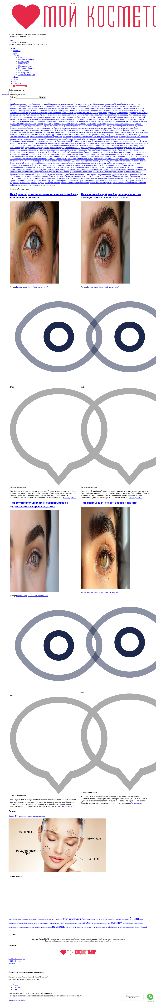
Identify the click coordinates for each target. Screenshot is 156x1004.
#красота (123, 126)
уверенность (101, 927)
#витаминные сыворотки (121, 106)
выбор (141, 919)
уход (111, 926)
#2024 (12, 104)
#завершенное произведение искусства (49, 117)
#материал (32, 139)
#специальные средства (92, 165)
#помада (91, 150)
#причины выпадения (93, 152)
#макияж (31, 132)
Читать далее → (69, 498)
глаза (11, 923)
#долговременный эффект (50, 115)
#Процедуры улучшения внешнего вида (113, 156)
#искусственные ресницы (26, 121)
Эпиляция (117, 919)
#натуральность (63, 141)
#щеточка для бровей (19, 183)
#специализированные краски (57, 165)
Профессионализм (43, 919)
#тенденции (44, 170)
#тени (51, 170)
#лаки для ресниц (80, 130)
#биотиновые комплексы (103, 104)
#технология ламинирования (22, 174)
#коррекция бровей (62, 124)
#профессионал (16, 154)
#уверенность (31, 176)
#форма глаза (73, 180)
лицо (109, 923)
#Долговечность (32, 115)
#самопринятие (51, 161)
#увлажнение (42, 176)
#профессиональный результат (29, 156)
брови (134, 918)
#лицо (24, 132)
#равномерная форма (63, 159)
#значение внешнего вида (25, 119)
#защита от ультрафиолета (104, 117)
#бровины (14, 106)
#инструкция (99, 119)
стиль (73, 926)
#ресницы (123, 159)
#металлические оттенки (55, 139)
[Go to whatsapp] (150, 997)
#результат (98, 159)
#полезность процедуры (77, 150)
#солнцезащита (38, 165)
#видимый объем (87, 106)
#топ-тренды (50, 174)
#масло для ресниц (64, 137)
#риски (13, 161)
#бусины (48, 106)
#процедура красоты (88, 156)
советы (68, 927)
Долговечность (25, 919)
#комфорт (19, 124)
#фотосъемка (84, 180)
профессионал (47, 927)
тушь (93, 927)
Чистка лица (23, 62)
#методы (69, 139)
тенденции (80, 927)
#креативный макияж (54, 130)
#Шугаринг (129, 180)
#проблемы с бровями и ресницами (117, 152)
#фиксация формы (17, 180)
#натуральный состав (138, 141)
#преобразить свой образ (58, 152)
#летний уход (15, 132)
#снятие (120, 161)
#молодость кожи (133, 139)
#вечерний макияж (60, 106)
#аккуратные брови (23, 104)
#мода (122, 139)
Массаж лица (23, 70)
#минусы (92, 139)
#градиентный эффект (35, 113)
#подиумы (124, 148)
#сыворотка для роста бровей (112, 167)
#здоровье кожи (130, 117)
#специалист (76, 165)
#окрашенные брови (66, 143)
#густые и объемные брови (85, 113)
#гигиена (106, 110)
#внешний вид (25, 108)
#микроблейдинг (81, 139)
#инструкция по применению (118, 119)
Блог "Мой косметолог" (38, 287)
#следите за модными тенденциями (102, 161)
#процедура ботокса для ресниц (66, 156)
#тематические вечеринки (27, 170)
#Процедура (47, 156)
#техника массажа (110, 170)
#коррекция (48, 124)
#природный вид (76, 152)
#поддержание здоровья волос (88, 148)
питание (40, 927)
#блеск (117, 104)
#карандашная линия (65, 121)
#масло (39, 137)
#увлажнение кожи (57, 176)
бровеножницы (124, 919)
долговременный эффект (20, 923)
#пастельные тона (40, 145)
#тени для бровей (61, 170)
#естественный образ (137, 115)
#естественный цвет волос (21, 117)
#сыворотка (94, 167)
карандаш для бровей (57, 923)
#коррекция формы (78, 124)
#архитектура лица (40, 104)
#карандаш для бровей (46, 121)
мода (135, 923)
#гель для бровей (61, 110)
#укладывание (106, 176)
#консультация (30, 124)
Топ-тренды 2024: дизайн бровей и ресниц (109, 502)
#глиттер (140, 110)
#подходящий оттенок (24, 150)
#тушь (66, 174)
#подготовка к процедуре (35, 148)
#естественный (105, 115)
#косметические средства (60, 126)
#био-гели (78, 104)
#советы (127, 161)
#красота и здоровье (18, 128)
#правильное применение (128, 150)
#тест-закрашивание (93, 170)
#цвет (97, 180)
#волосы (55, 108)
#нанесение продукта (47, 141)
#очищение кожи (25, 145)
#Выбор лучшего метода (81, 108)
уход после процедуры (122, 927)
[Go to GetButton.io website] (150, 1001)
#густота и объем (66, 113)
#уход (21, 178)
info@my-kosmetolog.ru (17, 959)
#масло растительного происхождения (102, 137)
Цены (15, 77)
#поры (98, 150)
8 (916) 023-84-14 (15, 40)
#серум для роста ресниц (76, 161)
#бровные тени (37, 106)
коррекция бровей (76, 923)
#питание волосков (117, 145)
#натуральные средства (119, 141)
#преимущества (41, 152)
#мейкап (41, 139)
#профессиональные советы (90, 154)
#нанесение (33, 141)
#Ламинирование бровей (113, 130)
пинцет (34, 927)
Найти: (13, 97)
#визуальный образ (103, 106)
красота (87, 922)
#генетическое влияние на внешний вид (85, 110)
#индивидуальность (60, 119)
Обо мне (16, 51)
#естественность (92, 115)
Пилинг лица (23, 64)
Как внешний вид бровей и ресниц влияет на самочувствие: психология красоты (111, 196)
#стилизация (46, 167)
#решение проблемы (136, 159)
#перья (90, 145)
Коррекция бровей (26, 68)
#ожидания (52, 143)
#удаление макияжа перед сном (78, 176)
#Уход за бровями (31, 178)
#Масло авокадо (49, 137)
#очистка (14, 145)
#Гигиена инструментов (121, 110)
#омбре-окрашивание (116, 143)
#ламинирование (95, 130)
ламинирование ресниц (100, 923)
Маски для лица (25, 66)
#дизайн (111, 113)
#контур (40, 124)
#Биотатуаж (87, 104)
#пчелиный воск (40, 159)
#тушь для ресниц (76, 174)
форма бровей (141, 927)
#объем (44, 143)
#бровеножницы (127, 104)
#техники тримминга (132, 172)
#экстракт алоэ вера (82, 183)
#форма (51, 180)
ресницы (58, 926)
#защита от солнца (85, 117)
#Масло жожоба (79, 137)
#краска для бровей (94, 126)
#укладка (95, 176)
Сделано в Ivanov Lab (17, 1000)
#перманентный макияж (76, 145)
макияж (116, 922)
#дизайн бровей (121, 113)
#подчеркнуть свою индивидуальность (50, 150)
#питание (104, 145)
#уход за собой (121, 178)
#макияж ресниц (53, 132)
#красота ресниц (46, 128)
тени (84, 927)
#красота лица (33, 128)
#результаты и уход (111, 159)
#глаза (133, 110)
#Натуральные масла (100, 141)
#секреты (62, 161)
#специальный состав (111, 165)
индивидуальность (41, 923)
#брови (138, 104)
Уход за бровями (72, 918)
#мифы (99, 139)
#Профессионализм (31, 154)
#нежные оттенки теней (31, 143)
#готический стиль (18, 113)
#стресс (61, 167)
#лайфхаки (68, 130)
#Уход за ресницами (106, 178)
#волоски (47, 108)
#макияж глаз (40, 132)
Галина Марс (21, 287)
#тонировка (39, 174)
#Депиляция (102, 113)
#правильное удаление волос (22, 152)
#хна (92, 180)
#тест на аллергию (77, 170)
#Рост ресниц (38, 161)
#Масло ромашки (126, 137)
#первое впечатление (57, 145)
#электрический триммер (101, 183)
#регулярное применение (82, 159)
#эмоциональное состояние (124, 183)
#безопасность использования (60, 104)
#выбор (68, 108)
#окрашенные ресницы (84, 143)
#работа (51, 159)
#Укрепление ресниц (121, 176)
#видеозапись (74, 106)
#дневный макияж (17, 115)
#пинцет (96, 145)
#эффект (13, 185)
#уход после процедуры (137, 178)
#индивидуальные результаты (81, 119)
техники (89, 927)
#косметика (91, 124)
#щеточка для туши (36, 183)
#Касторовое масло (82, 121)
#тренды (59, 174)
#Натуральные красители (80, 141)
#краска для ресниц (111, 126)
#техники (122, 170)
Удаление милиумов (26, 75)
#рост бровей (27, 161)
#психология (15, 159)
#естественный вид (120, 115)
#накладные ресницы (19, 141)
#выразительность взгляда (119, 108)
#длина (132, 113)
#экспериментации (52, 183)
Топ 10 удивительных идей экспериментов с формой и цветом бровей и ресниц (39, 504)
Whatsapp (12, 963)
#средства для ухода (32, 167)
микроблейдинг (128, 923)
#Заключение (71, 117)
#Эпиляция (141, 183)
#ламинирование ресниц (134, 130)
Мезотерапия (23, 72)
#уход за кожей (72, 178)
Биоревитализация (26, 59)
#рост (18, 161)
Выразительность (15, 919)
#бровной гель (25, 106)
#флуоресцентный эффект (36, 180)
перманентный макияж (24, 927)
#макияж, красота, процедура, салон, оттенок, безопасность (55, 134)
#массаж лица (22, 139)
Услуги (16, 55)
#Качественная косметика (101, 121)
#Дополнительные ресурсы (73, 115)
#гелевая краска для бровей (27, 110)
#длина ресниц (141, 113)
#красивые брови (78, 126)
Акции (16, 53)
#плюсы (13, 148)
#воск (61, 108)
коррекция (68, 923)
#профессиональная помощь (66, 154)
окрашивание (13, 927)
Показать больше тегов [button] (19, 189)
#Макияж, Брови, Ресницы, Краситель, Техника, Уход (83, 132)
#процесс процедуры (139, 156)
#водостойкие (37, 108)
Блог (15, 81)
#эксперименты (67, 183)
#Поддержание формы (110, 148)
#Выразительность (100, 108)
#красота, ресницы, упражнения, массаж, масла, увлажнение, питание (83, 128)
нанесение (140, 923)
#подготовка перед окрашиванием (60, 148)
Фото (15, 79)
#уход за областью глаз (87, 178)
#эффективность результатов (43, 185)
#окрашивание (101, 143)
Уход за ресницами (90, 919)
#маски (33, 137)
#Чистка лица (118, 180)
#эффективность (24, 185)
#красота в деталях (135, 126)
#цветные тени (106, 180)
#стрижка (85, 167)
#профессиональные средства (114, 154)
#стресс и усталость (72, 167)
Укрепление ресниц (55, 919)
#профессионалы (47, 154)
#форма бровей (61, 180)
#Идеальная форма (44, 119)
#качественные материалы (124, 121)
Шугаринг (22, 57)
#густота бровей (52, 113)
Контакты (17, 83)
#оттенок (144, 143)
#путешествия (27, 159)
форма (132, 927)
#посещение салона (109, 150)
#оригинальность (133, 143)
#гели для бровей (46, 110)
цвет (10, 929)
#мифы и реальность (111, 139)
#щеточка (139, 180)
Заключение (33, 919)
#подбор (20, 148)
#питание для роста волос (136, 145)
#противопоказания (140, 152)
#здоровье (119, 117)
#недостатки (15, 143)
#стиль (54, 167)
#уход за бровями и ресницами (52, 178)
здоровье (30, 923)
